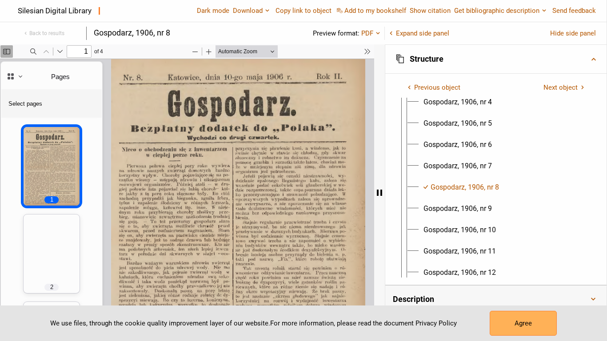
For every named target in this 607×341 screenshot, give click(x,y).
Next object (560, 87)
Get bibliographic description (496, 11)
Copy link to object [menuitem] (303, 11)
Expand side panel (422, 33)
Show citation (430, 11)
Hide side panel (573, 33)
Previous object (437, 87)
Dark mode (213, 11)
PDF (367, 33)
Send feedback (574, 11)
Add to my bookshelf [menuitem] (375, 11)
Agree (523, 323)
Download (248, 11)
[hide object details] (379, 192)
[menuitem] (457, 102)
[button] (496, 59)
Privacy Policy (436, 323)
